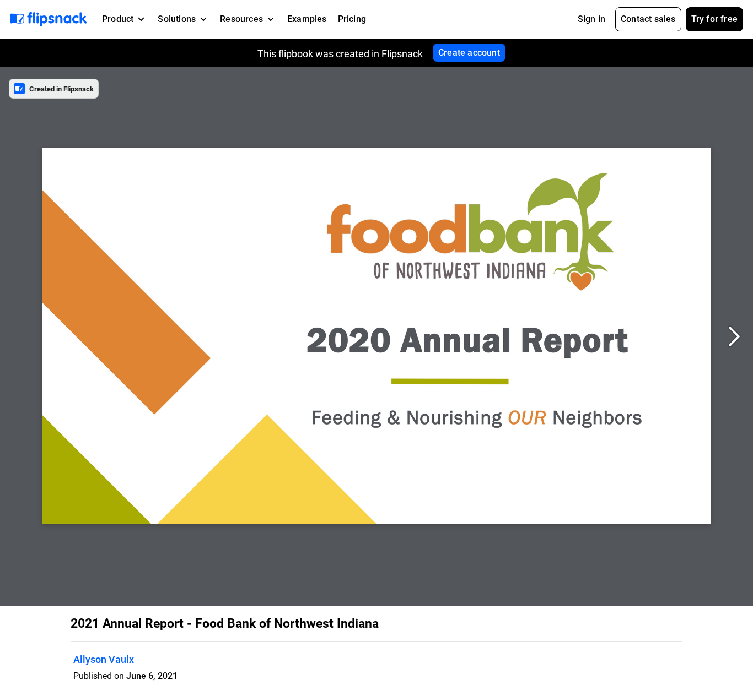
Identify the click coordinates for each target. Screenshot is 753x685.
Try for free (714, 19)
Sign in (591, 19)
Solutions (177, 19)
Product (117, 19)
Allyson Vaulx (103, 659)
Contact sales (648, 19)
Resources (241, 19)
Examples (307, 19)
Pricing (352, 19)
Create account (469, 52)
